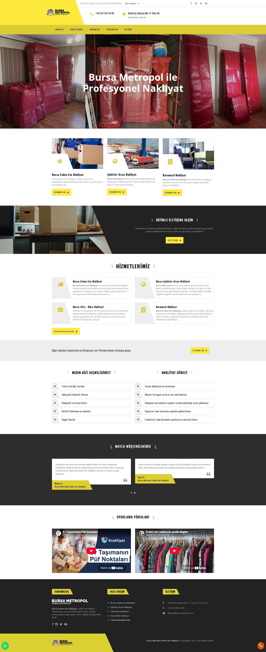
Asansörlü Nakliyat (120, 615)
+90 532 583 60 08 (105, 13)
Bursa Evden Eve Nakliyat (123, 603)
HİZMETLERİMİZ (76, 29)
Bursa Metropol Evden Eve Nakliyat (162, 640)
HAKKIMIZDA (95, 29)
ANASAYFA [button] (61, 29)
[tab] (91, 386)
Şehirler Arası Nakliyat (121, 607)
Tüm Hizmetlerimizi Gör (64, 331)
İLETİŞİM (128, 29)
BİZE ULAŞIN (173, 240)
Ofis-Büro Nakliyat (120, 611)
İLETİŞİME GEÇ (198, 350)
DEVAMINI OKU (60, 192)
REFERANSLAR (112, 29)
